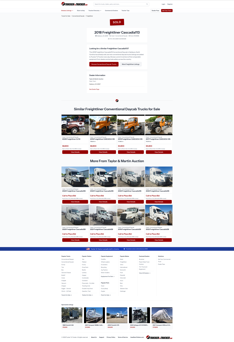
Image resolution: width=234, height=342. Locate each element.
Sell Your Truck (166, 10)
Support (101, 337)
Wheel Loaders (105, 262)
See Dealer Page (94, 89)
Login (163, 4)
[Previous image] (63, 125)
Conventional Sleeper (67, 259)
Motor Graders (105, 272)
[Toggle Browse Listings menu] (72, 10)
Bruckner (141, 259)
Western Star (124, 288)
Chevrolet (123, 278)
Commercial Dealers (111, 10)
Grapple (63, 280)
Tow (62, 267)
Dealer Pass (155, 10)
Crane (63, 278)
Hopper (84, 275)
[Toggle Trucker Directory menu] (100, 10)
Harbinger (123, 291)
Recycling (103, 267)
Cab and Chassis (66, 272)
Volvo (121, 264)
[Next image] (87, 125)
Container (85, 280)
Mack (121, 259)
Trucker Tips (125, 10)
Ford (121, 272)
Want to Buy (81, 10)
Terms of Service (123, 337)
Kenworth (123, 270)
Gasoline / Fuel (86, 291)
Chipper (63, 286)
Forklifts (103, 259)
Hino (121, 286)
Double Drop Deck (87, 288)
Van (83, 259)
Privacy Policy (111, 337)
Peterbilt (122, 275)
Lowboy (84, 272)
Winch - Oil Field (66, 291)
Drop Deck (85, 267)
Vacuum (63, 283)
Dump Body (104, 288)
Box (62, 270)
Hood (102, 286)
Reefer (84, 270)
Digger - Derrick (66, 288)
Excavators (104, 264)
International (123, 267)
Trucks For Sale (65, 16)
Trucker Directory (94, 10)
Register (170, 4)
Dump (63, 264)
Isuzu (121, 280)
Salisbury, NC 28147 (102, 36)
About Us (94, 337)
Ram (121, 283)
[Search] (147, 4)
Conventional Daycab (78, 16)
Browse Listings (66, 10)
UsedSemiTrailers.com (137, 337)
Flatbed (84, 262)
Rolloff (63, 275)
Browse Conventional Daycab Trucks (103, 64)
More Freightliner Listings (130, 64)
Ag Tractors (104, 270)
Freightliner (89, 16)
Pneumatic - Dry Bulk (88, 283)
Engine (103, 291)
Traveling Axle (86, 286)
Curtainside (85, 278)
